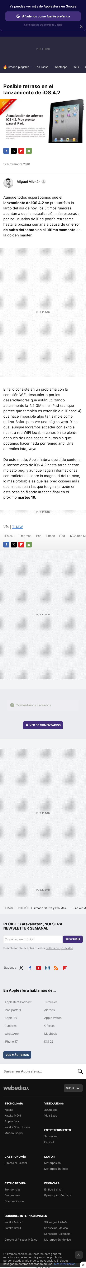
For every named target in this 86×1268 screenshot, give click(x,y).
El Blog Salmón (53, 1189)
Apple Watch (53, 1018)
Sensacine (51, 1136)
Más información (65, 1264)
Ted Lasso (41, 67)
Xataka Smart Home (17, 1127)
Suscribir (72, 939)
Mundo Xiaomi (14, 1133)
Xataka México (14, 1222)
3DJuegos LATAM (55, 1222)
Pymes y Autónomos (57, 1195)
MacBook (50, 1033)
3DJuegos (50, 1109)
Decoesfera (12, 1195)
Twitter (14, 151)
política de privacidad (59, 948)
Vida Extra (50, 1115)
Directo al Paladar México (21, 1239)
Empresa (25, 535)
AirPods (49, 1010)
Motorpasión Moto (56, 1168)
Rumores (10, 1025)
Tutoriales (50, 1002)
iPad (62, 535)
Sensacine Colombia (57, 1233)
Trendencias (12, 1189)
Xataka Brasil (13, 1228)
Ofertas (49, 1025)
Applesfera (12, 1121)
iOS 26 (48, 1041)
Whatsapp (60, 67)
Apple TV (11, 1018)
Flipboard (21, 151)
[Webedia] (16, 1090)
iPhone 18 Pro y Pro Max (50, 908)
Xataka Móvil (13, 1115)
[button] (30, 181)
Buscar (80, 1071)
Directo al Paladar (16, 1163)
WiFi (76, 67)
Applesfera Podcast (18, 1002)
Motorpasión (52, 1163)
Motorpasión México (57, 1239)
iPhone (50, 535)
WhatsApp (12, 1033)
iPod (38, 535)
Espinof (49, 1142)
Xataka (9, 1109)
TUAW (17, 527)
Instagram (47, 967)
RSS (56, 967)
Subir (70, 1088)
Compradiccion (14, 1201)
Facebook (6, 151)
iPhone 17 (11, 1041)
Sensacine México (56, 1228)
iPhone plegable (18, 67)
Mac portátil (13, 1010)
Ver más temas (17, 1054)
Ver (45, 725)
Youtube (38, 967)
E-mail (29, 151)
